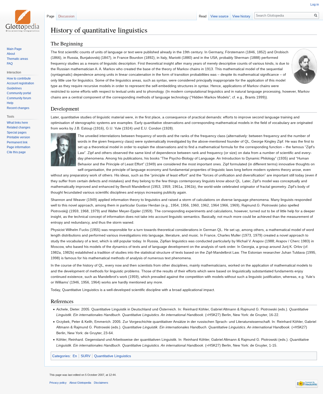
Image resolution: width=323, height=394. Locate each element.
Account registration (20, 83)
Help (10, 103)
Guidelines (14, 88)
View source (219, 16)
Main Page (14, 49)
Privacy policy (58, 382)
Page (50, 16)
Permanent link (17, 142)
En (75, 356)
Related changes (18, 127)
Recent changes (18, 108)
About (11, 54)
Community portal (19, 93)
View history (241, 16)
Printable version (18, 137)
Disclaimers (101, 382)
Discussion (66, 16)
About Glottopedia (80, 382)
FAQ (10, 63)
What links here (17, 122)
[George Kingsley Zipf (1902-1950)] (63, 149)
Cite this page (16, 152)
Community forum (19, 98)
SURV (85, 356)
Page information (18, 147)
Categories (61, 356)
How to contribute (19, 78)
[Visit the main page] (22, 20)
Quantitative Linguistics (112, 356)
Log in (314, 4)
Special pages (16, 132)
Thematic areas (17, 59)
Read (202, 16)
